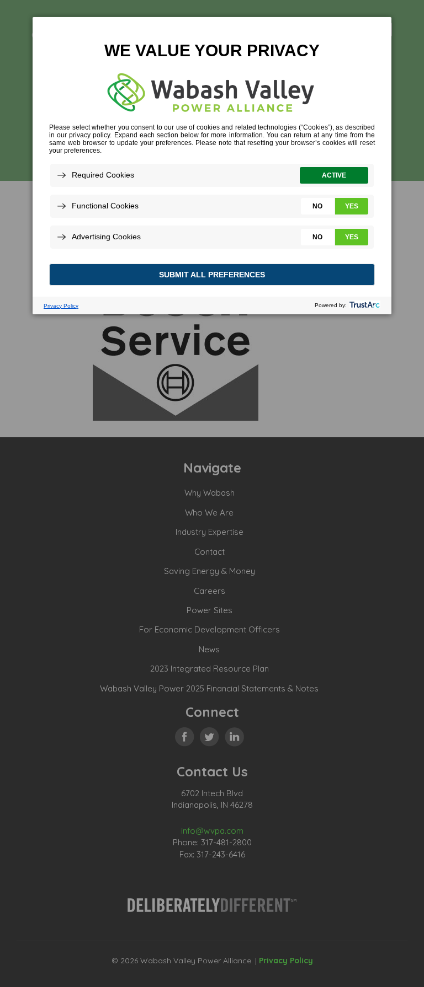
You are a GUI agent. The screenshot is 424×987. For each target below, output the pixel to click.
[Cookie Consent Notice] (212, 165)
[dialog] (212, 165)
